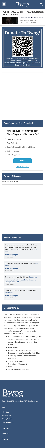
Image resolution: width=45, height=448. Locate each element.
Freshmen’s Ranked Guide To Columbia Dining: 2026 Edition (20, 281)
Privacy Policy (7, 419)
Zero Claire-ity (12, 143)
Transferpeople (11, 254)
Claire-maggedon (13, 155)
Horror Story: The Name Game (31, 18)
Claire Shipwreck (13, 151)
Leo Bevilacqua (27, 20)
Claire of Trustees (14, 139)
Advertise (5, 412)
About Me (5, 433)
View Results (22, 166)
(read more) (33, 277)
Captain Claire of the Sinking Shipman (21, 147)
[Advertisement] (22, 95)
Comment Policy (8, 422)
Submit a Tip (6, 415)
